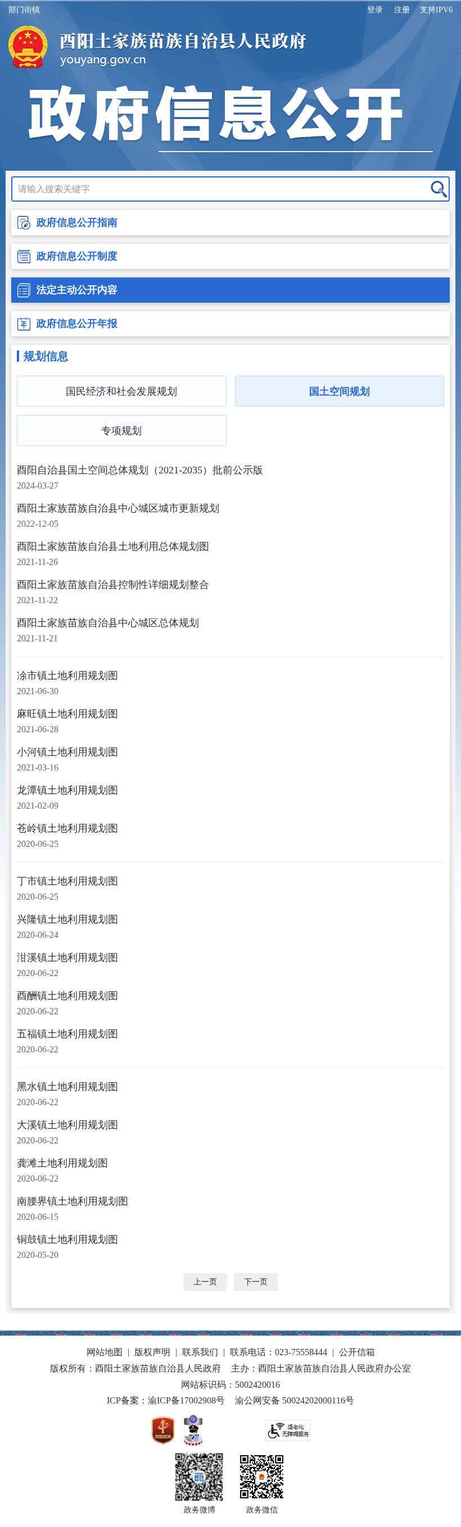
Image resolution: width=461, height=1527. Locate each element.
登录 (375, 10)
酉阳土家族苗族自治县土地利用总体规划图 (113, 546)
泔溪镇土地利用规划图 (67, 957)
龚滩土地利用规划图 (62, 1163)
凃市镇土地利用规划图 (67, 675)
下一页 (256, 1282)
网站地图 (105, 1352)
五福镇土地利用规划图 (67, 1034)
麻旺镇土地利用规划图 (67, 713)
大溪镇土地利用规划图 (67, 1125)
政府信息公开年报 (77, 323)
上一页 (205, 1282)
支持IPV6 (436, 10)
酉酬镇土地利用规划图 (67, 995)
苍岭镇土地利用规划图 (67, 828)
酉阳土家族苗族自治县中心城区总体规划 (108, 622)
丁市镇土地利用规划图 (67, 881)
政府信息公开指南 (77, 222)
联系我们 (200, 1352)
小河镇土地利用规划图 (67, 752)
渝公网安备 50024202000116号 (294, 1400)
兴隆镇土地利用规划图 (67, 919)
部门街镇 (24, 10)
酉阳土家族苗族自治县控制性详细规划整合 (113, 584)
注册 (402, 10)
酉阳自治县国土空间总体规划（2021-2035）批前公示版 (140, 470)
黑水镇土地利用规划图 (67, 1086)
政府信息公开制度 (77, 256)
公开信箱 (357, 1352)
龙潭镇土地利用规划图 (67, 790)
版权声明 (152, 1352)
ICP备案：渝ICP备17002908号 (166, 1400)
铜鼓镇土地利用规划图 (67, 1239)
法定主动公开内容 (77, 289)
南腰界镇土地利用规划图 (72, 1201)
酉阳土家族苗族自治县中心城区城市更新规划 (118, 508)
